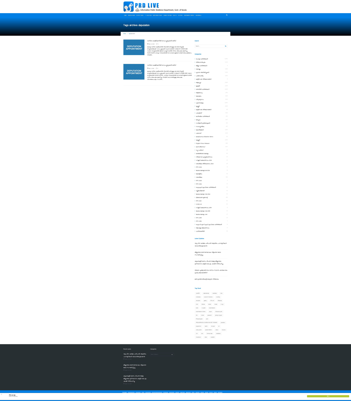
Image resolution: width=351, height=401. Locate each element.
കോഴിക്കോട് (200, 130)
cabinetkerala (206, 293)
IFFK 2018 (198, 221)
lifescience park (219, 311)
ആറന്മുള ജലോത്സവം (202, 228)
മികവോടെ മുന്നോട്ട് (202, 197)
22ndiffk (198, 293)
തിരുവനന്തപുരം (200, 62)
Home (125, 15)
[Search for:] (211, 46)
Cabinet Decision (167, 15)
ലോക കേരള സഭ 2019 (203, 211)
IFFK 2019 (198, 218)
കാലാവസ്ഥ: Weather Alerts (204, 137)
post (207, 319)
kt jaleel (203, 308)
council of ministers (208, 297)
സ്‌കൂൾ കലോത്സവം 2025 (204, 160)
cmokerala (198, 297)
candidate (215, 293)
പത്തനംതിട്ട (199, 76)
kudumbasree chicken (200, 311)
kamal (209, 304)
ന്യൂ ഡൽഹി (199, 150)
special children (208, 330)
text (202, 333)
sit (218, 326)
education (198, 300)
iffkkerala (220, 300)
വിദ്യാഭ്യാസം (200, 99)
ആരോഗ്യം (199, 93)
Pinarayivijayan (199, 319)
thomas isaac (209, 333)
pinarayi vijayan (218, 315)
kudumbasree (212, 308)
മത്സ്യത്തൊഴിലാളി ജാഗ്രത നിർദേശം (207, 279)
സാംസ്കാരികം (200, 126)
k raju (222, 304)
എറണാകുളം (200, 103)
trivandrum (198, 337)
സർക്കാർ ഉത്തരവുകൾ (203, 123)
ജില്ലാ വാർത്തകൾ (201, 66)
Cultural (180, 15)
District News (139, 15)
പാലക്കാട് (199, 113)
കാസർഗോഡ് (200, 147)
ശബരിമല (199, 177)
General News (131, 15)
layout (210, 311)
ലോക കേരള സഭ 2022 (203, 194)
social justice (199, 330)
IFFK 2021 (198, 201)
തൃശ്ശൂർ (198, 106)
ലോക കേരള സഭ (201, 214)
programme (198, 326)
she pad (213, 326)
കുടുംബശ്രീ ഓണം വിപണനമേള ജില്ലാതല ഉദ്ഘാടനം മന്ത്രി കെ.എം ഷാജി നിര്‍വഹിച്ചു (135, 378)
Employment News (157, 15)
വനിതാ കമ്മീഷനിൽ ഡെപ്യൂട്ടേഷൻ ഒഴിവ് (161, 41)
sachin (206, 326)
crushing (218, 297)
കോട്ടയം (198, 96)
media (202, 315)
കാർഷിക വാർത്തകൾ (203, 116)
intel (197, 304)
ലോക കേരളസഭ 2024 (203, 170)
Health (175, 15)
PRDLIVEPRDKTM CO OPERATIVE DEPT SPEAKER (206, 322)
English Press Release (202, 143)
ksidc (197, 308)
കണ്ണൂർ (198, 140)
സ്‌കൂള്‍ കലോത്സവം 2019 (203, 208)
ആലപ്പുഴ (198, 82)
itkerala (203, 304)
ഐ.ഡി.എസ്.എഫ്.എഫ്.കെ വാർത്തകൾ (209, 224)
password (210, 315)
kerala (216, 304)
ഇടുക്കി (198, 86)
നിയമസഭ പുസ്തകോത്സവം (204, 157)
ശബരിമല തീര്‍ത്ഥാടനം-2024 (204, 164)
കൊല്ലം (198, 69)
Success (223, 330)
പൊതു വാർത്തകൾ (202, 59)
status (217, 330)
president (223, 322)
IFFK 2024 (199, 167)
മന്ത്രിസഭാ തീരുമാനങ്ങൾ (203, 79)
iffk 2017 (212, 300)
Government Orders (189, 15)
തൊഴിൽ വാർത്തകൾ (130, 54)
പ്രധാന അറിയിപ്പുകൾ (202, 72)
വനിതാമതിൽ (200, 231)
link (196, 315)
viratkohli (212, 337)
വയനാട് (198, 133)
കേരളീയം (199, 174)
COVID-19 (198, 204)
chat (221, 293)
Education (149, 15)
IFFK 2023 (199, 181)
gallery (205, 300)
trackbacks (218, 333)
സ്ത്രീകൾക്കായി (200, 191)
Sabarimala (198, 15)
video (206, 337)
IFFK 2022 (199, 184)
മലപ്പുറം (198, 120)
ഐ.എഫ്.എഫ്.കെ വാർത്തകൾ (206, 187)
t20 (197, 333)
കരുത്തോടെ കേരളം (202, 153)
